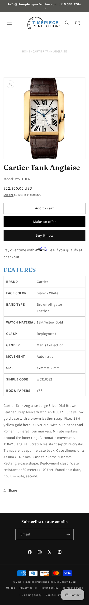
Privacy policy (28, 587)
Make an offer (44, 221)
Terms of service (73, 587)
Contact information (58, 594)
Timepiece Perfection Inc (38, 581)
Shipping (9, 194)
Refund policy (50, 587)
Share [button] (12, 490)
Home (26, 51)
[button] (9, 23)
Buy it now (45, 235)
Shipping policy (32, 594)
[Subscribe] (68, 534)
